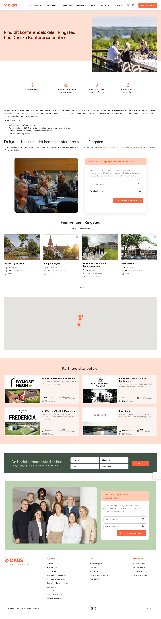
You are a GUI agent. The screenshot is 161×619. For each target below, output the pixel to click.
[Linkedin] (92, 608)
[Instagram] (95, 608)
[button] (79, 325)
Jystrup (73, 229)
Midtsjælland (85, 229)
